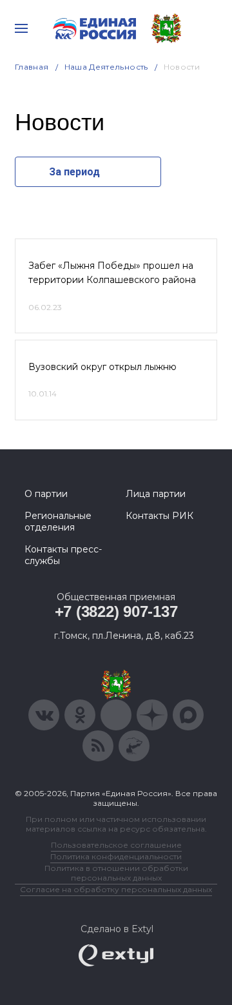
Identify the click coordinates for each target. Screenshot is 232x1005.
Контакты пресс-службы (63, 555)
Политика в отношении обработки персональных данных (116, 873)
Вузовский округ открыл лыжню (102, 367)
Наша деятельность (106, 67)
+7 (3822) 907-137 (116, 611)
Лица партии (156, 494)
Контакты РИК (159, 516)
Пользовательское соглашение (116, 845)
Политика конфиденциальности (116, 856)
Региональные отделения (58, 521)
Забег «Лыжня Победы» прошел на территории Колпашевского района (112, 273)
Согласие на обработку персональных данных (116, 889)
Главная (32, 67)
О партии (46, 494)
